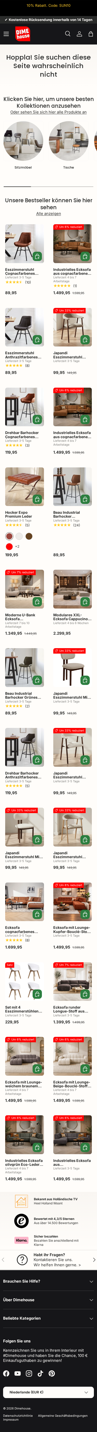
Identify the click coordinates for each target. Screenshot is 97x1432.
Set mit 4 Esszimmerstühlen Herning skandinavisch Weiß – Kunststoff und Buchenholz (24, 1017)
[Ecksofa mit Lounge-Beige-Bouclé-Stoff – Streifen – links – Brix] (72, 1056)
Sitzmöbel (23, 167)
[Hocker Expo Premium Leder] (24, 486)
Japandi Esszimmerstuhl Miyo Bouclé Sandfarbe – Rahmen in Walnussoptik (72, 701)
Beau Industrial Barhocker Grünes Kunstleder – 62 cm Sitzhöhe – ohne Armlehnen (22, 701)
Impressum (11, 1419)
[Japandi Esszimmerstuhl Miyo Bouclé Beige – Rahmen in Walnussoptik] (24, 827)
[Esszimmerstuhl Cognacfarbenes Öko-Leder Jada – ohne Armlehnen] (24, 243)
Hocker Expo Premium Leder (18, 514)
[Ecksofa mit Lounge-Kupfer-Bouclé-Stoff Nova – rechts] (72, 902)
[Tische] (69, 141)
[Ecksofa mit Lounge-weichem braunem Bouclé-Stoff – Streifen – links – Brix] (24, 1056)
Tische (68, 167)
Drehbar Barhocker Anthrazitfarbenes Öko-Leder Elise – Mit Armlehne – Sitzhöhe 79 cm (24, 781)
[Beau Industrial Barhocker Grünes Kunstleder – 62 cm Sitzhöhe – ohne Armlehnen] (24, 667)
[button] (90, 34)
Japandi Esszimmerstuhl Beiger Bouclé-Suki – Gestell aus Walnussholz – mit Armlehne (71, 783)
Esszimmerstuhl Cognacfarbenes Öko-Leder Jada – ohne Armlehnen (20, 275)
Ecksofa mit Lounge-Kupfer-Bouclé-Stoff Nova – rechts (71, 931)
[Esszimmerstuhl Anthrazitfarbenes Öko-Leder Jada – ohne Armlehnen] (24, 327)
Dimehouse (22, 1408)
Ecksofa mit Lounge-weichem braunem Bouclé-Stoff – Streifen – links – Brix (23, 1088)
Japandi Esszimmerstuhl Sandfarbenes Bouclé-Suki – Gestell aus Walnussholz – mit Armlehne (72, 363)
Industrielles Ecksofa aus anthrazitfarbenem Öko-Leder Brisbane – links (72, 1168)
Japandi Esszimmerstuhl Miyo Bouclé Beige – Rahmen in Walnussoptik (24, 861)
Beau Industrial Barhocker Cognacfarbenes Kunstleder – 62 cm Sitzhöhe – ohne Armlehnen (70, 522)
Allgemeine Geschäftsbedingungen (63, 1415)
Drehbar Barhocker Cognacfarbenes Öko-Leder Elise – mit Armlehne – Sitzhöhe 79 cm (24, 440)
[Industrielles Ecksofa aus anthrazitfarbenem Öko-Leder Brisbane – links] (72, 1134)
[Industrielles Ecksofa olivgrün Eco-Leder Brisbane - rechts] (24, 1134)
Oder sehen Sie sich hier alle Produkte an (48, 112)
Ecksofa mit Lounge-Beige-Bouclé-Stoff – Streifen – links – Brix (71, 1086)
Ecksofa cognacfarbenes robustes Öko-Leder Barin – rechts (23, 933)
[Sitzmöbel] (23, 141)
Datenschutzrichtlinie (18, 1415)
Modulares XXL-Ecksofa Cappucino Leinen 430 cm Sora (70, 619)
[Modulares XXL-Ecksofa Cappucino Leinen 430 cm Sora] (72, 589)
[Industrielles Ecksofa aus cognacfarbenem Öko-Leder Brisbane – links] (72, 407)
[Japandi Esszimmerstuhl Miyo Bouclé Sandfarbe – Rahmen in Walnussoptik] (72, 667)
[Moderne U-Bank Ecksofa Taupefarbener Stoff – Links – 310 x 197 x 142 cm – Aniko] (24, 589)
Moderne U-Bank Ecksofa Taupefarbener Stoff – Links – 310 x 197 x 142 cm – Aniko (24, 623)
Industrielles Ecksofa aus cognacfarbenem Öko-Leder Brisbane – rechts (72, 275)
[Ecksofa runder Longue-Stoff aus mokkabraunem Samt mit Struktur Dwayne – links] (72, 981)
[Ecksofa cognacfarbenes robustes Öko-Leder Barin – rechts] (24, 902)
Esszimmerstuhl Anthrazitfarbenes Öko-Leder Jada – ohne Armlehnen (21, 359)
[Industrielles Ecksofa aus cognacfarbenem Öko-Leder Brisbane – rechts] (72, 243)
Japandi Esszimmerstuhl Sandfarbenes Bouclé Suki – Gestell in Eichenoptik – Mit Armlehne (72, 863)
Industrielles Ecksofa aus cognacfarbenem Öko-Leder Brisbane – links (72, 438)
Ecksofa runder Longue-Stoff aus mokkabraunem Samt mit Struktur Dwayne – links (72, 1015)
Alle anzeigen (48, 213)
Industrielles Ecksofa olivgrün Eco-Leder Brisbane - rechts (24, 1164)
